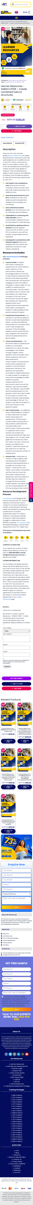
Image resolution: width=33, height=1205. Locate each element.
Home (2, 21)
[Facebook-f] (6, 1054)
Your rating (7, 628)
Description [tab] (7, 143)
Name (5, 644)
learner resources (14, 156)
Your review (7, 634)
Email (5, 651)
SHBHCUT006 (20, 82)
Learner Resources (10, 21)
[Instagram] (23, 1054)
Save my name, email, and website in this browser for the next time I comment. (16, 662)
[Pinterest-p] (14, 1054)
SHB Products (22, 80)
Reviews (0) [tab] (19, 143)
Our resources (8, 498)
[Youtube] (27, 1054)
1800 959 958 (22, 1018)
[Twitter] (10, 1054)
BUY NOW (17, 131)
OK (15, 82)
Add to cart (20, 126)
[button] (16, 18)
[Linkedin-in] (18, 1054)
